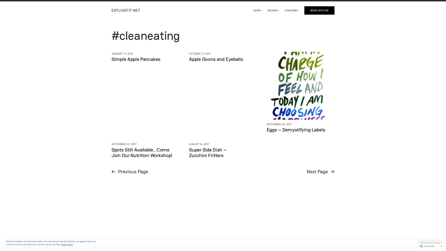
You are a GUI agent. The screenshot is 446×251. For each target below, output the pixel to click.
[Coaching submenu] (298, 10)
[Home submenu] (262, 10)
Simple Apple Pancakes (136, 59)
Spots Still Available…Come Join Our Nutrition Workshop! (142, 152)
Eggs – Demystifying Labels (296, 129)
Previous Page (130, 171)
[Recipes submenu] (279, 10)
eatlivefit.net (126, 10)
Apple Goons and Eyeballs (216, 59)
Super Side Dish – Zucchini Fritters (207, 152)
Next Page (320, 171)
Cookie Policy (67, 244)
